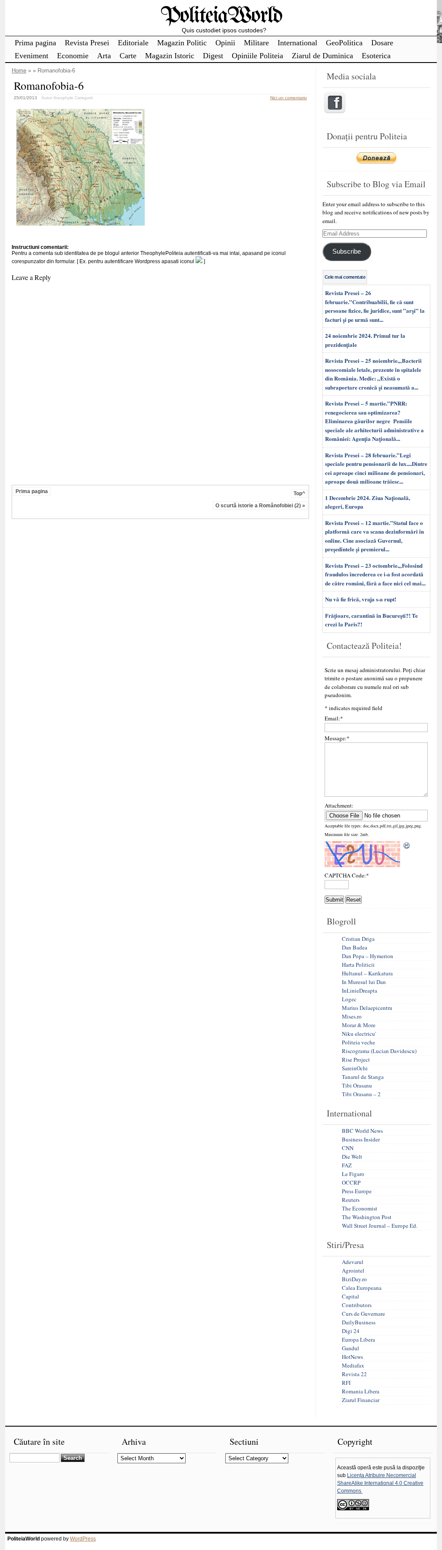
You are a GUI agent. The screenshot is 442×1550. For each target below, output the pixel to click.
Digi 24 (351, 1331)
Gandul (350, 1348)
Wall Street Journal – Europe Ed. (379, 1225)
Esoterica (376, 55)
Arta (104, 55)
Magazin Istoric (169, 55)
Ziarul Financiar (360, 1400)
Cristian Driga (358, 939)
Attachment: (339, 805)
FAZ (347, 1165)
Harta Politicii (358, 964)
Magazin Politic (182, 42)
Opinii (225, 42)
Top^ (299, 493)
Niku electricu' (359, 1034)
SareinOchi (355, 1068)
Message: (337, 738)
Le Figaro (353, 1174)
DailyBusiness (359, 1322)
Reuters (351, 1200)
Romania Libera (360, 1391)
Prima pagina (35, 42)
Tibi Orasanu (357, 1085)
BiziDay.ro (354, 1279)
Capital (350, 1296)
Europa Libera (358, 1339)
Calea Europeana (362, 1288)
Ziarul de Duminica (322, 55)
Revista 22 (354, 1374)
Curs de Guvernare (363, 1313)
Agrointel (353, 1270)
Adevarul (352, 1262)
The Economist (359, 1208)
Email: (334, 718)
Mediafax (353, 1365)
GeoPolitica (344, 42)
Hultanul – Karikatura (367, 973)
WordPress (83, 1539)
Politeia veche (358, 1042)
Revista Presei (87, 42)
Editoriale (133, 42)
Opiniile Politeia (257, 55)
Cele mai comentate (345, 277)
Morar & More (359, 1025)
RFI (346, 1383)
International (297, 42)
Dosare (382, 42)
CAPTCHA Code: (347, 875)
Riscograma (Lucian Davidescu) (379, 1051)
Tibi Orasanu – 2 (361, 1094)
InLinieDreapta (359, 990)
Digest (213, 55)
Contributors (357, 1305)
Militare (256, 42)
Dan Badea (354, 947)
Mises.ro (352, 1016)
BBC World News (362, 1131)
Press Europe (357, 1191)
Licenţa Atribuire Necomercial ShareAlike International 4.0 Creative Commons (380, 1483)
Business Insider (361, 1139)
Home (19, 70)
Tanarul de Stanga (363, 1077)
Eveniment (31, 55)
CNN (348, 1148)
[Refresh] (407, 845)
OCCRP (351, 1182)
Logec (349, 999)
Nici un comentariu (288, 97)
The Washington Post (366, 1217)
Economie (72, 55)
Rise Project (356, 1059)
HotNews (352, 1357)
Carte (128, 55)
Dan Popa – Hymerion (367, 956)
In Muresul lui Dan (364, 982)
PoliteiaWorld (221, 16)
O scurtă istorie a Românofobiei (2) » (260, 506)
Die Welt (352, 1156)
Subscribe (346, 251)
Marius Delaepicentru (367, 1008)
